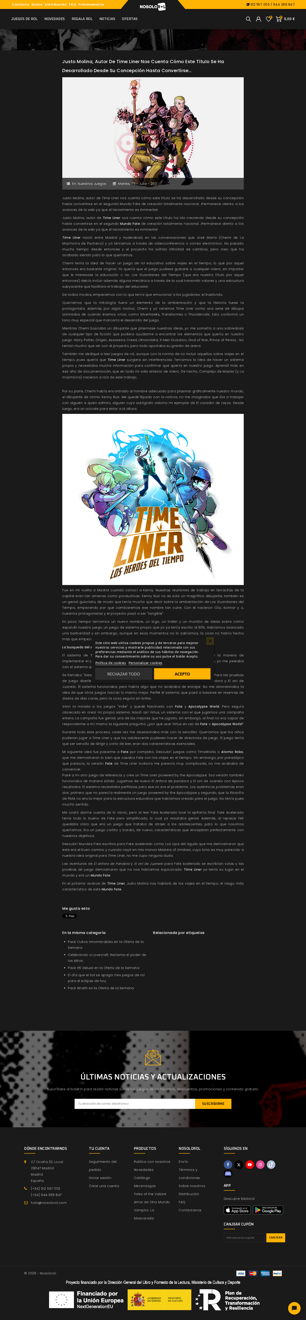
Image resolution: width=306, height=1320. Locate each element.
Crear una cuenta (104, 1186)
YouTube (250, 1164)
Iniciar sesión (100, 1178)
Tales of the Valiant (150, 1194)
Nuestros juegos (92, 183)
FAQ (72, 4)
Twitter (238, 1164)
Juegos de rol (24, 19)
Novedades (54, 19)
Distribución (56, 4)
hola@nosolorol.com (49, 1203)
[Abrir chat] (294, 1308)
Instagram (260, 1164)
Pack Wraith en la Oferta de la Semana (101, 988)
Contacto (20, 4)
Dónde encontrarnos (45, 1148)
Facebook (228, 1164)
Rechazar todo (123, 674)
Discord (228, 1173)
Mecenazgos (145, 1186)
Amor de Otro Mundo (152, 1202)
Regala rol (82, 19)
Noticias (107, 19)
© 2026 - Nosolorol (40, 1273)
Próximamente (91, 4)
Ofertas (130, 19)
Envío (183, 1161)
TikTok (271, 1164)
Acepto (182, 674)
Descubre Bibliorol (239, 1198)
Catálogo (142, 1178)
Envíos (37, 4)
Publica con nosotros (152, 1161)
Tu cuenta (99, 1148)
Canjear (276, 1237)
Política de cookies (110, 662)
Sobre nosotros (192, 1186)
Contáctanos (190, 1210)
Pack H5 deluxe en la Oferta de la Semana (103, 968)
